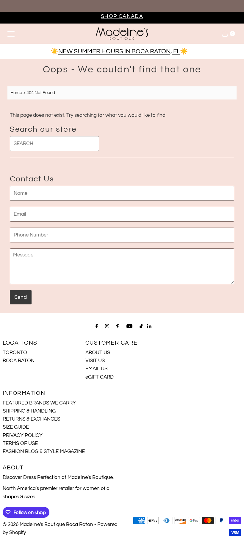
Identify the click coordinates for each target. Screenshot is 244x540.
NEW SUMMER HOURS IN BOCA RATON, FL (119, 51)
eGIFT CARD (99, 377)
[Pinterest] (118, 326)
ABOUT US (97, 352)
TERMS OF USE (20, 443)
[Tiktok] (141, 326)
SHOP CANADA (122, 16)
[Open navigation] (11, 34)
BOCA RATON (19, 360)
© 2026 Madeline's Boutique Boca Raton (48, 524)
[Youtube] (129, 326)
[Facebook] (97, 326)
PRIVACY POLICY (23, 435)
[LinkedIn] (149, 326)
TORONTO (15, 352)
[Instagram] (107, 326)
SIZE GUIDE (16, 427)
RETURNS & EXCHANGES (31, 419)
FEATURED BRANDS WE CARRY (39, 403)
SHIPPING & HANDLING (29, 411)
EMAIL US (96, 368)
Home (16, 92)
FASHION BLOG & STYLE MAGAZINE (44, 451)
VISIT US (95, 360)
